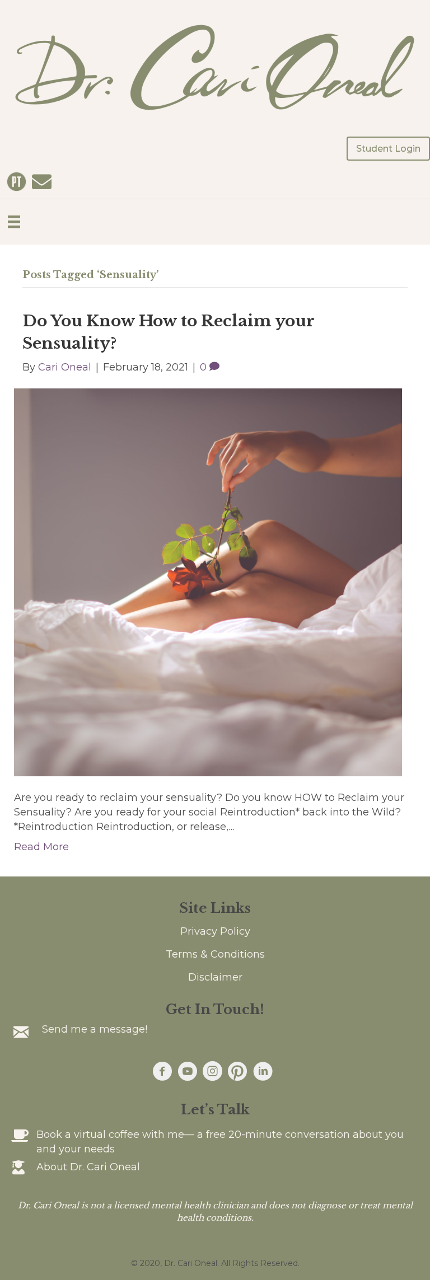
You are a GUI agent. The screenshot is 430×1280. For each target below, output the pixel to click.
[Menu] (14, 222)
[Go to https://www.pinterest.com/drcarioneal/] (237, 1071)
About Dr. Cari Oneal (88, 1167)
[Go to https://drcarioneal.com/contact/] (42, 182)
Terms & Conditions (215, 954)
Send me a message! (94, 1029)
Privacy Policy (215, 931)
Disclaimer (215, 977)
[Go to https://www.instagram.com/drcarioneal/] (212, 1072)
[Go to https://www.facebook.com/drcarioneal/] (162, 1072)
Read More (41, 847)
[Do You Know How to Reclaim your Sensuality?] (208, 581)
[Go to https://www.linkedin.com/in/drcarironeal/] (263, 1072)
